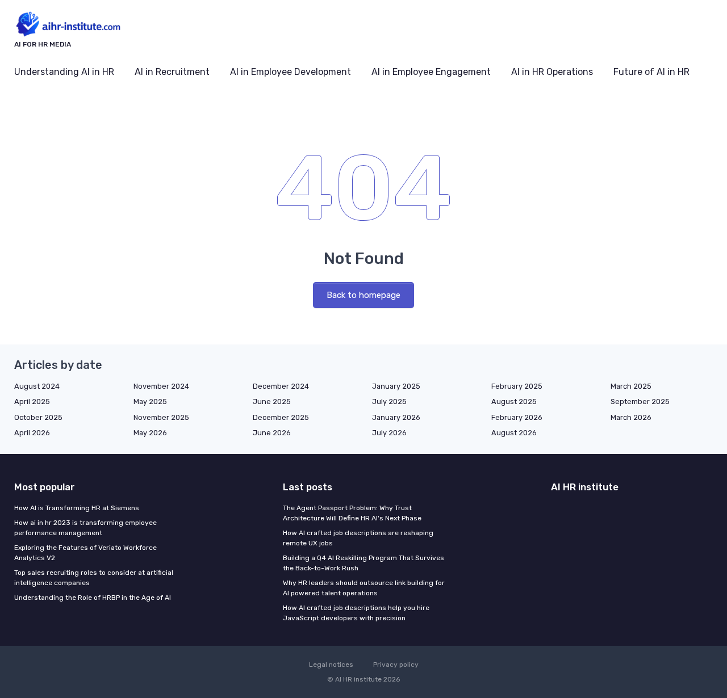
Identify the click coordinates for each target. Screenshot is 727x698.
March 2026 (631, 417)
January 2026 (396, 417)
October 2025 (38, 417)
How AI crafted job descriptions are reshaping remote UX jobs (358, 538)
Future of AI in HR (651, 71)
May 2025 (150, 401)
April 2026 (32, 432)
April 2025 (32, 401)
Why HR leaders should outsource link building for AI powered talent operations (364, 588)
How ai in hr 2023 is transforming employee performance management (85, 528)
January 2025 (396, 386)
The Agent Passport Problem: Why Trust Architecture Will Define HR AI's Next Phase (352, 513)
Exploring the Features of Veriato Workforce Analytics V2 (85, 553)
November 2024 (161, 386)
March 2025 (631, 386)
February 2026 (516, 417)
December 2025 (281, 417)
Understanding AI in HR (64, 71)
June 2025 (272, 401)
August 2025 (514, 401)
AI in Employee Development (290, 71)
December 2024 (281, 386)
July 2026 (389, 432)
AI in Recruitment (172, 71)
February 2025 (516, 386)
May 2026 (150, 432)
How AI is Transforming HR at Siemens (76, 508)
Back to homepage (363, 295)
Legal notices (331, 664)
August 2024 (37, 386)
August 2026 (514, 432)
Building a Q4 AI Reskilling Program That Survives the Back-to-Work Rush (363, 563)
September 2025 (640, 401)
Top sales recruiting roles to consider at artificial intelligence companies (93, 578)
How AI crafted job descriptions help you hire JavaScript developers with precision (356, 613)
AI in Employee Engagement (431, 71)
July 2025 (389, 401)
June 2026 (272, 432)
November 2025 (161, 417)
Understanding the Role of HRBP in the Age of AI (92, 598)
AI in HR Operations (552, 71)
